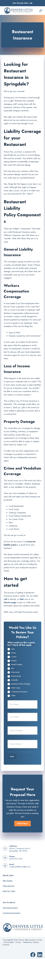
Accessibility (9, 942)
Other (13, 696)
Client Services (8, 885)
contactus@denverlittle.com (19, 866)
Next (12, 756)
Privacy (18, 942)
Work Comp (15, 688)
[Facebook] (32, 954)
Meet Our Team (9, 891)
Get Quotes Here (20, 3)
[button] (22, 823)
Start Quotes (7, 880)
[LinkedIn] (39, 954)
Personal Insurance (10, 907)
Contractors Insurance (19, 692)
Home (13, 653)
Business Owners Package (20, 684)
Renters (13, 661)
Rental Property (16, 664)
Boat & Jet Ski (16, 676)
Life (12, 668)
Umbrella (14, 680)
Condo (13, 657)
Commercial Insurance (11, 913)
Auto (13, 649)
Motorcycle (15, 672)
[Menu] (40, 10)
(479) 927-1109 (15, 858)
